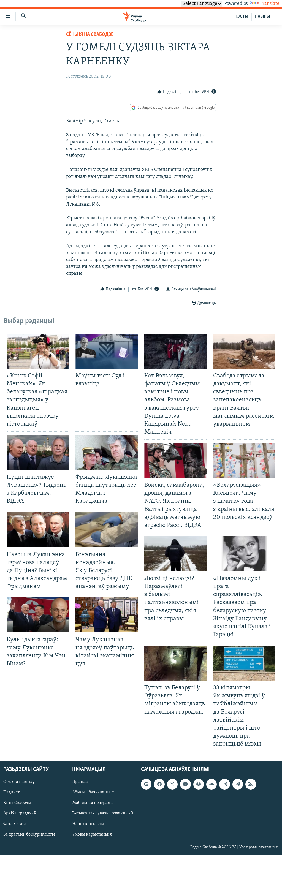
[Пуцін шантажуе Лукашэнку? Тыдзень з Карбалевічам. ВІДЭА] (38, 452)
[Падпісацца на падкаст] (198, 784)
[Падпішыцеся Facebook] (159, 784)
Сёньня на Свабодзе (89, 34)
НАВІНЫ (262, 16)
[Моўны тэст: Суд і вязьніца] (106, 351)
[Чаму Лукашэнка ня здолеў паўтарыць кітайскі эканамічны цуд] (106, 614)
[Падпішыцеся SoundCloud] (211, 784)
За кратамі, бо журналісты (29, 834)
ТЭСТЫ (241, 16)
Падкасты (13, 792)
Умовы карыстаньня (92, 834)
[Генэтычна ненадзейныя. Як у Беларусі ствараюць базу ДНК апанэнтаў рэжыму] (106, 529)
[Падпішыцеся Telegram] (237, 784)
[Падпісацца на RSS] (250, 784)
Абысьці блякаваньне (93, 792)
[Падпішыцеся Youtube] (185, 784)
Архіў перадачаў (19, 813)
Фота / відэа (14, 824)
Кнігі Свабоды (17, 803)
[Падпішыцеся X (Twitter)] (172, 784)
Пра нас (80, 782)
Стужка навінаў (19, 782)
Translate (270, 3)
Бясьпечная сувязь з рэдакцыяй (102, 813)
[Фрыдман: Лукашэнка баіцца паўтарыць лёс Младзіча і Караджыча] (106, 452)
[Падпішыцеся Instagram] (224, 784)
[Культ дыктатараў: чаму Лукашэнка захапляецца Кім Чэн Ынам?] (38, 614)
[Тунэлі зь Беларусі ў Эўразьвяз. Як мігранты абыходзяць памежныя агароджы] (175, 663)
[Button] (170, 92)
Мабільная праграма (92, 803)
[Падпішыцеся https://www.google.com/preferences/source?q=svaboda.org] (146, 784)
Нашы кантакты (88, 824)
